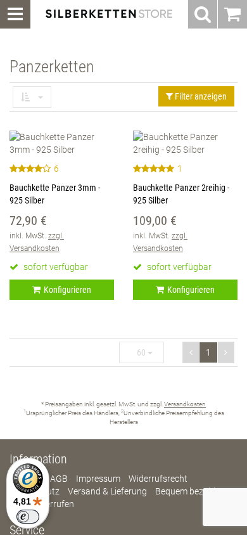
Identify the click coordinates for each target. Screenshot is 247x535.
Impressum (98, 479)
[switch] (27, 517)
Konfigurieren (67, 290)
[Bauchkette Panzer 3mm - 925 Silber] (62, 143)
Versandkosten (185, 404)
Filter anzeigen (200, 96)
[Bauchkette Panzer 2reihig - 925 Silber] (185, 143)
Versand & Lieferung (107, 491)
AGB (59, 479)
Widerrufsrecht (158, 479)
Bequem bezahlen (190, 491)
